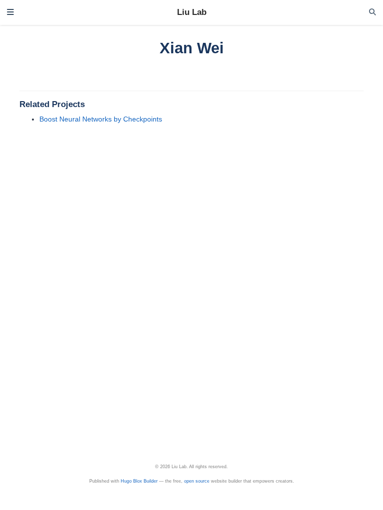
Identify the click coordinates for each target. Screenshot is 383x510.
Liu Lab (191, 12)
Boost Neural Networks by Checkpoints (100, 119)
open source (196, 481)
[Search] (372, 12)
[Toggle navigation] (10, 12)
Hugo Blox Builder (139, 481)
